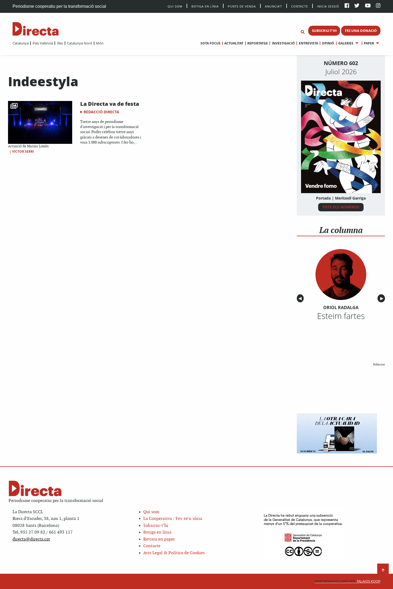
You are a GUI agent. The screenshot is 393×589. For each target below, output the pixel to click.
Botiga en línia (205, 6)
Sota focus (211, 43)
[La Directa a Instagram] (378, 6)
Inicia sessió (328, 6)
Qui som (151, 512)
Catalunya (21, 43)
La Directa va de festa (109, 103)
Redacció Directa (101, 111)
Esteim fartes (341, 315)
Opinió (328, 43)
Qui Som (175, 6)
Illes (60, 43)
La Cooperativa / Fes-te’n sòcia (172, 518)
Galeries (345, 43)
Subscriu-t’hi (155, 525)
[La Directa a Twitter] (356, 6)
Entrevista (308, 43)
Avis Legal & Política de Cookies (174, 553)
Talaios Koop (347, 581)
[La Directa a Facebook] (347, 6)
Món (99, 43)
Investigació (283, 43)
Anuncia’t (273, 6)
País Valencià (43, 43)
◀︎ (301, 298)
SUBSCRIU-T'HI (324, 30)
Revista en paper (159, 539)
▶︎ (382, 298)
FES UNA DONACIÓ (361, 30)
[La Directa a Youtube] (368, 6)
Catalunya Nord (79, 43)
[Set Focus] (302, 32)
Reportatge (257, 43)
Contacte (299, 6)
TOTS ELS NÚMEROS (340, 206)
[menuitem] (21, 43)
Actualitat (233, 43)
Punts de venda (242, 6)
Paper (369, 43)
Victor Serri (23, 151)
